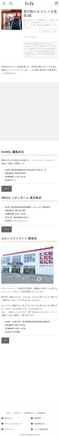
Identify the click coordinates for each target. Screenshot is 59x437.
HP (5, 340)
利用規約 (37, 418)
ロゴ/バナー (9, 429)
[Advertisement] (29, 111)
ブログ (6, 189)
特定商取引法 (39, 424)
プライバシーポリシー (13, 424)
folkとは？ (8, 418)
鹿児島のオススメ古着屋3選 (35, 413)
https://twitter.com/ (19, 221)
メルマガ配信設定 (40, 429)
